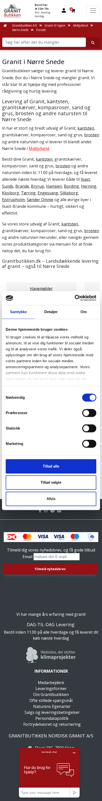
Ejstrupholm (13, 199)
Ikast (85, 179)
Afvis (51, 499)
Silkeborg (69, 193)
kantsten (57, 101)
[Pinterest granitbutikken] (54, 510)
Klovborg (10, 193)
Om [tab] (83, 312)
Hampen (54, 186)
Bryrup (37, 186)
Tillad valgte (51, 482)
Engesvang (48, 193)
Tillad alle (51, 466)
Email (28, 556)
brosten (24, 113)
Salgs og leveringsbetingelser (52, 712)
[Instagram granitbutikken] (47, 510)
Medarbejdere (51, 682)
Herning (88, 186)
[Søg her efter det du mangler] (93, 42)
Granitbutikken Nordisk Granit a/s (51, 736)
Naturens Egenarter (52, 706)
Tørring (28, 193)
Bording (71, 186)
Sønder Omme (40, 199)
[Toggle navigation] (93, 11)
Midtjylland (39, 148)
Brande (22, 186)
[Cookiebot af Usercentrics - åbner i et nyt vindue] (74, 298)
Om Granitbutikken (51, 694)
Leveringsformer (51, 688)
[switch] (89, 413)
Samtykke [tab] (18, 312)
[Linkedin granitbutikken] (60, 510)
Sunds (7, 186)
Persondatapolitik (52, 718)
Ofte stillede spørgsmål (51, 700)
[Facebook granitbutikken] (41, 510)
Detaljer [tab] (51, 312)
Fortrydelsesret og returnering (52, 724)
